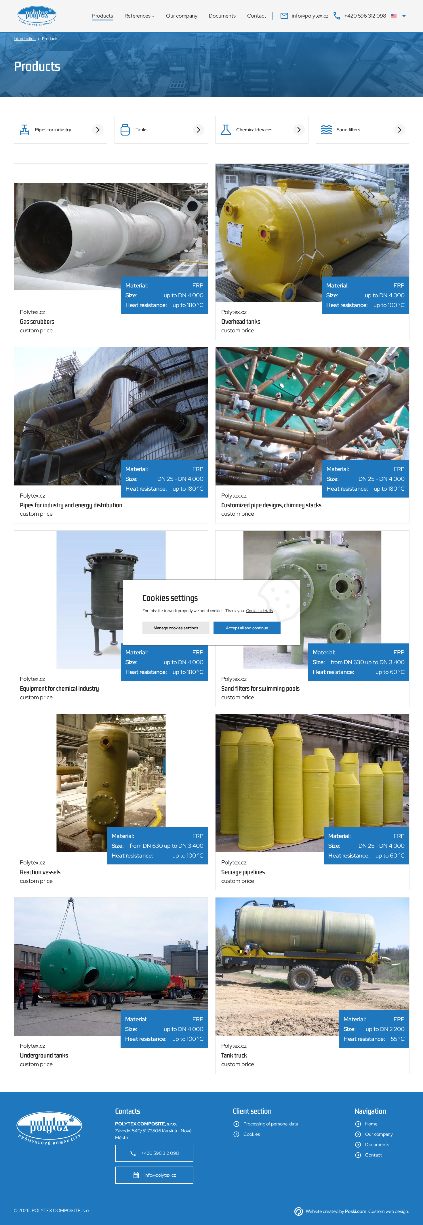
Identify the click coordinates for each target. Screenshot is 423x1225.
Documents (222, 15)
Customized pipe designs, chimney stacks (271, 505)
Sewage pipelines (243, 872)
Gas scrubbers (37, 321)
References (137, 15)
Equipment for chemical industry (59, 688)
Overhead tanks (240, 321)
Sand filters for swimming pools (260, 688)
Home (371, 1124)
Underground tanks (44, 1055)
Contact (256, 15)
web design (397, 1211)
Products (102, 15)
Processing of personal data (270, 1124)
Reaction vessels (40, 872)
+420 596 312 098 (160, 1153)
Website (314, 1211)
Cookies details (259, 610)
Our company (181, 15)
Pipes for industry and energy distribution (71, 505)
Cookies (251, 1134)
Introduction (25, 38)
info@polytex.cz (160, 1175)
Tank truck (234, 1055)
